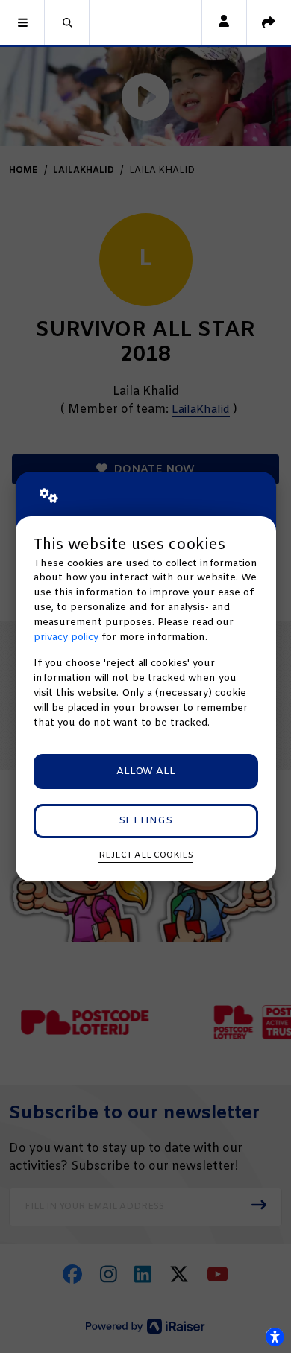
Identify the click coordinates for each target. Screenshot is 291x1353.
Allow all (145, 771)
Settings (145, 820)
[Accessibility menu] (275, 1337)
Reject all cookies (145, 855)
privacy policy (66, 637)
